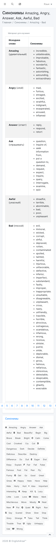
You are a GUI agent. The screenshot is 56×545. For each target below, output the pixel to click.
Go (26, 475)
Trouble (9, 523)
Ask (41, 427)
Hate (29, 481)
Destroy (33, 454)
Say (10, 513)
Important (43, 486)
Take (30, 518)
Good (32, 475)
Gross (9, 481)
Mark (43, 497)
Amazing (13, 427)
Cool (8, 443)
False (42, 465)
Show (28, 513)
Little (8, 497)
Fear (33, 470)
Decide (31, 449)
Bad (19, 433)
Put (17, 507)
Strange (18, 518)
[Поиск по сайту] (12, 4)
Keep (24, 491)
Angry (23, 427)
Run (46, 507)
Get (19, 475)
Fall (35, 465)
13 (50, 405)
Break (18, 438)
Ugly (29, 523)
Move (23, 502)
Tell (37, 518)
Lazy (40, 491)
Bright (27, 438)
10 (32, 405)
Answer (32, 427)
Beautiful (28, 433)
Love (24, 497)
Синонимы (21, 22)
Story (8, 518)
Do (21, 459)
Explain (18, 465)
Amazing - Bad (38, 22)
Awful (8, 433)
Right (38, 507)
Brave (9, 438)
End (45, 459)
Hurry (16, 486)
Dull (27, 459)
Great (41, 475)
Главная (6, 22)
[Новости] (20, 4)
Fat (25, 470)
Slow (36, 513)
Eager (37, 459)
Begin (38, 433)
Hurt (25, 486)
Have (37, 481)
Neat (44, 502)
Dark (22, 449)
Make (35, 497)
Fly (39, 470)
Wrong (20, 529)
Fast (19, 470)
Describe (22, 454)
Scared (19, 513)
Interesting (11, 491)
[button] (5, 4)
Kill (31, 491)
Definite (41, 449)
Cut (33, 443)
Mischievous (12, 502)
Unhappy (38, 523)
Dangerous (11, 449)
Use (8, 529)
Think (44, 518)
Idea (33, 486)
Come (46, 438)
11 (38, 405)
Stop (44, 513)
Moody (33, 502)
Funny (9, 475)
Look (16, 497)
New (8, 507)
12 (44, 405)
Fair (28, 465)
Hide (8, 486)
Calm (37, 438)
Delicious (10, 454)
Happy (21, 481)
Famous (10, 470)
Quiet (27, 507)
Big (45, 433)
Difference (11, 459)
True (19, 523)
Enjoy (8, 465)
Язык (47, 4)
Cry (27, 443)
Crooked (18, 443)
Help (45, 481)
